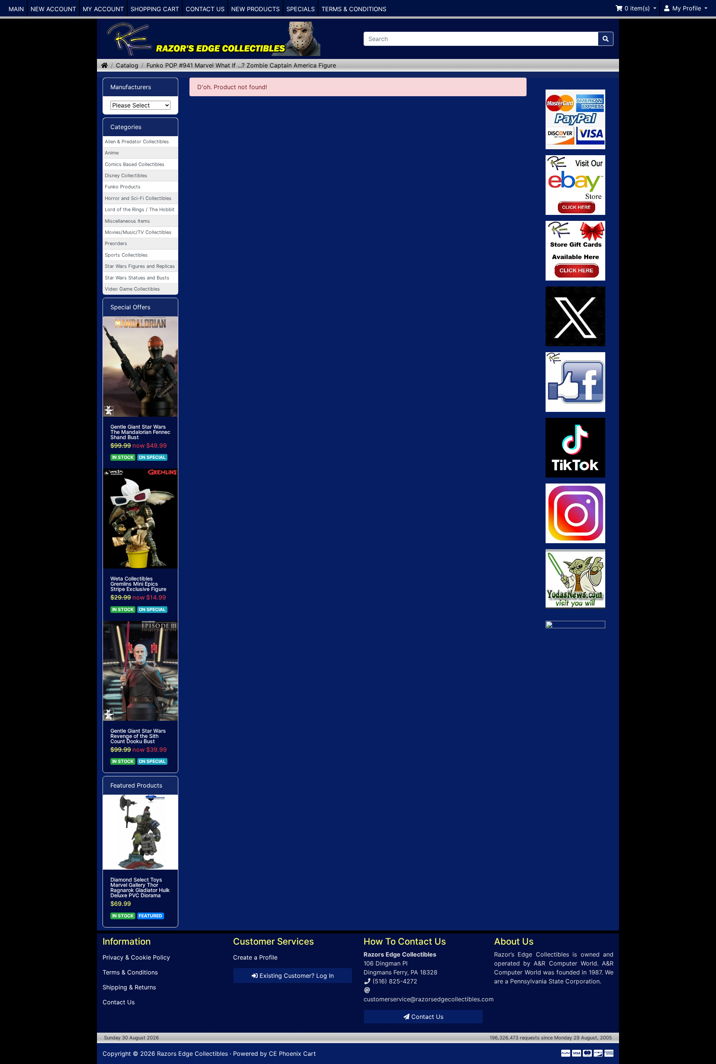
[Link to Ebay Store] (575, 185)
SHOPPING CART (155, 9)
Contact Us (119, 1002)
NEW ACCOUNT (53, 9)
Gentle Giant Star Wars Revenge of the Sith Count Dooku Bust (138, 736)
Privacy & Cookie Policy (136, 957)
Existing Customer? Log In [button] (296, 975)
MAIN (16, 9)
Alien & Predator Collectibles (137, 141)
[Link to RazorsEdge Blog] (575, 448)
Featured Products (136, 785)
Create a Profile (255, 957)
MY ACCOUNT (103, 9)
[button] (635, 8)
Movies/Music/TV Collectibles (138, 232)
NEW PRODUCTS (255, 9)
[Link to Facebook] (575, 382)
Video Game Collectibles (132, 289)
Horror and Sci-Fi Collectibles (138, 198)
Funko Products (123, 187)
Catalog (127, 65)
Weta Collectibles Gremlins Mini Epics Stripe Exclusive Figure (138, 584)
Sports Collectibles (126, 255)
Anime (112, 153)
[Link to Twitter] (575, 316)
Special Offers (130, 307)
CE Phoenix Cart (292, 1053)
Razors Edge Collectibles (192, 1053)
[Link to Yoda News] (575, 579)
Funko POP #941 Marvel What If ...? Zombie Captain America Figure (241, 65)
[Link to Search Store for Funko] (575, 680)
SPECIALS (300, 9)
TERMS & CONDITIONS (353, 9)
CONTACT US (205, 9)
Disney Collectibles (126, 175)
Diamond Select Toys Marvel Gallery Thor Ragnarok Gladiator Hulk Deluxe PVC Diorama (140, 887)
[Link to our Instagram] (575, 513)
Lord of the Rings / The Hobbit (140, 209)
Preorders (116, 243)
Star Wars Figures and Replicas (140, 266)
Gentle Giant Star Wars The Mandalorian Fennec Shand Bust (140, 432)
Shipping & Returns (129, 987)
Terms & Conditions (130, 972)
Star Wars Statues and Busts (137, 278)
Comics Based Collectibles (134, 164)
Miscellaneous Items (127, 221)
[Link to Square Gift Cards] (575, 251)
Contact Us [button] (426, 1016)
